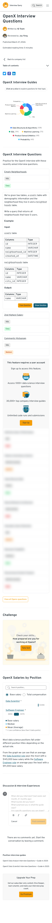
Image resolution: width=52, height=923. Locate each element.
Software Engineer (15, 710)
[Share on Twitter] (4, 73)
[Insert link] (26, 815)
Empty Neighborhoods (15, 172)
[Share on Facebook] (9, 73)
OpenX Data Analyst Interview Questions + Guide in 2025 (25, 861)
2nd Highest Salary (13, 315)
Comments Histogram (15, 338)
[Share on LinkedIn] (14, 73)
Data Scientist (13, 701)
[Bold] (13, 815)
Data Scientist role (16, 756)
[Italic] (18, 815)
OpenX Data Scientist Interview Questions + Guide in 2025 (26, 866)
